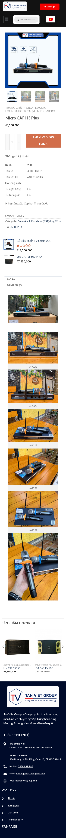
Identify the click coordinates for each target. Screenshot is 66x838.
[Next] (55, 60)
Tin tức (11, 798)
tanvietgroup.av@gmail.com (30, 773)
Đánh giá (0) (14, 285)
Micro (50, 111)
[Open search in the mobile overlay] (33, 19)
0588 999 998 (25, 766)
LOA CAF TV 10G (44, 668)
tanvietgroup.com (28, 780)
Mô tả (11, 279)
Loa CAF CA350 (12, 668)
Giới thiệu (13, 812)
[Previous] (11, 60)
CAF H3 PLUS (16, 226)
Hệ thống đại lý (15, 819)
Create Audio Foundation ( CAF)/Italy (25, 109)
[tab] (33, 279)
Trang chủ (13, 107)
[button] (6, 19)
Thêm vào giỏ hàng (43, 141)
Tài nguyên (13, 805)
